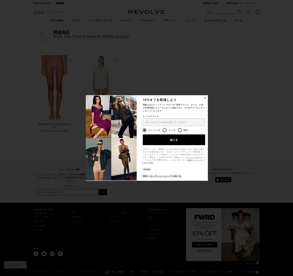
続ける (174, 139)
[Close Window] (205, 98)
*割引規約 (147, 169)
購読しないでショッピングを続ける (162, 175)
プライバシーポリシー (194, 157)
